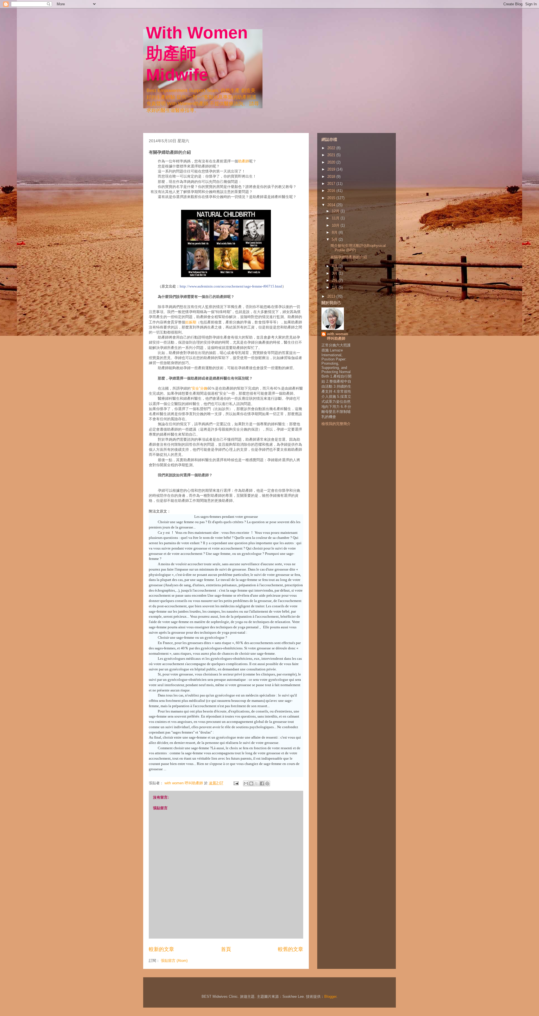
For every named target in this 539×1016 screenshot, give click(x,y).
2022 (331, 148)
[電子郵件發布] (236, 783)
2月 (335, 280)
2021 (331, 155)
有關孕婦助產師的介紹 (348, 257)
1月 (335, 287)
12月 (336, 211)
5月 (335, 239)
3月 (335, 273)
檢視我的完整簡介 (336, 424)
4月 (335, 266)
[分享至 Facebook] (262, 783)
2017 (331, 183)
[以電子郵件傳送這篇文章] (246, 783)
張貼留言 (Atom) (174, 960)
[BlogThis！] (251, 783)
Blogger (330, 996)
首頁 (226, 949)
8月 (335, 232)
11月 (336, 218)
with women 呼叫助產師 (337, 336)
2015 (331, 198)
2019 (331, 169)
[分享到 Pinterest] (267, 783)
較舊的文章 (290, 949)
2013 (331, 296)
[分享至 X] (256, 783)
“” (199, 388)
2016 (331, 191)
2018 (331, 176)
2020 (331, 162)
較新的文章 (161, 949)
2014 (331, 205)
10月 (336, 225)
